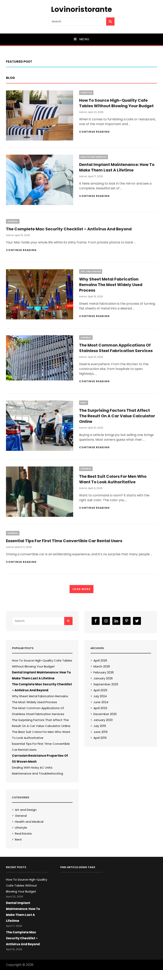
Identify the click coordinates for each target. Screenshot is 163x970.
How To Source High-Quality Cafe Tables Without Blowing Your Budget (116, 103)
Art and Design (91, 271)
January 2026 (103, 678)
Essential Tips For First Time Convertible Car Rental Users (64, 541)
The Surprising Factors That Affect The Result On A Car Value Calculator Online (117, 416)
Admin (83, 112)
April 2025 (100, 690)
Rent (84, 402)
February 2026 (103, 672)
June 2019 (100, 732)
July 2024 (100, 696)
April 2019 (100, 738)
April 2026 (100, 660)
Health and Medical (94, 156)
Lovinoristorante (81, 9)
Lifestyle (86, 92)
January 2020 (103, 720)
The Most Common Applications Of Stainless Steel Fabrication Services (116, 347)
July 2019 (99, 726)
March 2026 (101, 666)
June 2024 (100, 702)
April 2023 (100, 708)
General (12, 221)
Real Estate (23, 833)
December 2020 (105, 714)
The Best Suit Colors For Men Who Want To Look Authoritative (113, 479)
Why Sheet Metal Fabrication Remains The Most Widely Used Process (110, 284)
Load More (81, 589)
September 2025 (105, 684)
